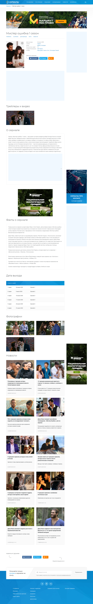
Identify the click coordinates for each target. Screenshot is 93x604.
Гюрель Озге (46, 50)
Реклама (15, 591)
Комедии (43, 45)
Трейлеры (8, 36)
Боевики (32, 593)
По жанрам (30, 2)
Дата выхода (23, 36)
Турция (39, 43)
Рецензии (47, 2)
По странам (38, 2)
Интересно (73, 2)
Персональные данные (19, 593)
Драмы (39, 45)
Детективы (33, 599)
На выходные (56, 2)
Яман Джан (40, 50)
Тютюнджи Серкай (54, 50)
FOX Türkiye (40, 48)
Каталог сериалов (35, 588)
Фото (30, 36)
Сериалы (8, 6)
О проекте (16, 588)
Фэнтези (32, 596)
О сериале (15, 36)
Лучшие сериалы (70, 588)
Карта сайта (16, 596)
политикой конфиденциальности (64, 575)
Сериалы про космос (54, 588)
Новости (65, 2)
